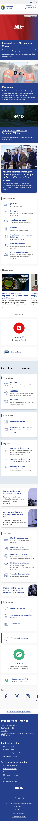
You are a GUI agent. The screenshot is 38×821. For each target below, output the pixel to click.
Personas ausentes (10, 772)
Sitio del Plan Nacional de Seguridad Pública (14, 132)
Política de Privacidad (19, 817)
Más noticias (19, 314)
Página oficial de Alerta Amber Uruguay (17, 44)
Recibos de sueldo (9, 747)
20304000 (11, 728)
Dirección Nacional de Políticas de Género (13, 492)
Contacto (4, 731)
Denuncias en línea (10, 769)
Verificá (5, 778)
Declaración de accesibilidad (19, 810)
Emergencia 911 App (10, 781)
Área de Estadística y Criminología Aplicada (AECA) (13, 514)
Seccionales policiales (10, 766)
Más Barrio (7, 87)
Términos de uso (19, 813)
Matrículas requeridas (11, 775)
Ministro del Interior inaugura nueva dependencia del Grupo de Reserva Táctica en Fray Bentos (18, 175)
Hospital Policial (8, 750)
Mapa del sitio (19, 807)
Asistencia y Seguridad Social (13, 753)
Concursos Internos (10, 756)
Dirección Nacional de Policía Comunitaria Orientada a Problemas (13, 590)
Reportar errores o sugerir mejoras (19, 712)
